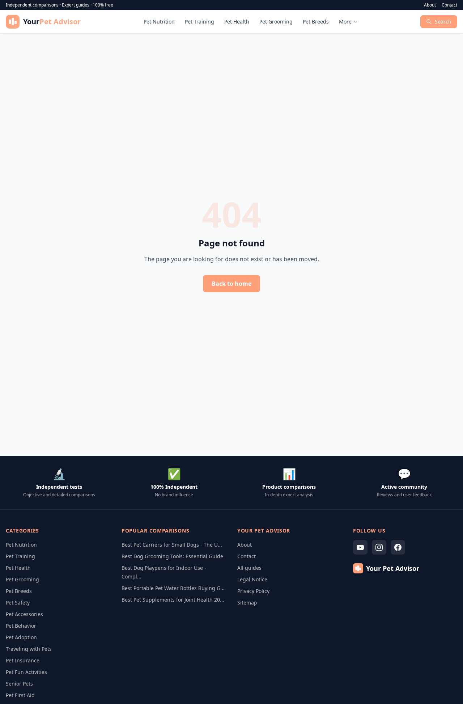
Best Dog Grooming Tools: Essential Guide (172, 556)
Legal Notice (252, 579)
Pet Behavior (21, 625)
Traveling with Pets (29, 648)
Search (443, 21)
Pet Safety (18, 602)
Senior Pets (19, 683)
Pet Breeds (316, 21)
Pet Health (236, 21)
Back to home (231, 284)
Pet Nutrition (159, 21)
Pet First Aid (20, 695)
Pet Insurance (22, 660)
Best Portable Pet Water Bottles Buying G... (173, 588)
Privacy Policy (253, 591)
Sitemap (247, 602)
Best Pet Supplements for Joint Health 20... (173, 599)
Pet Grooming (276, 21)
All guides (249, 567)
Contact (449, 5)
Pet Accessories (24, 614)
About (430, 5)
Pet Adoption (21, 637)
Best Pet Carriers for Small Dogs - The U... (172, 544)
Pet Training (199, 21)
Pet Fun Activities (26, 672)
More (345, 21)
